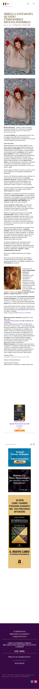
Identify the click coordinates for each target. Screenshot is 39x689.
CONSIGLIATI (17, 25)
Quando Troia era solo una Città (19, 423)
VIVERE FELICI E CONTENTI (22, 313)
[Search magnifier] (34, 444)
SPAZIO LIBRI (26, 25)
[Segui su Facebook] (32, 681)
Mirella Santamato (19, 421)
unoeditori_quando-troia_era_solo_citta (16, 357)
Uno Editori (19, 426)
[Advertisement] (19, 596)
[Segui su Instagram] (35, 681)
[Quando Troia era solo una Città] (19, 405)
